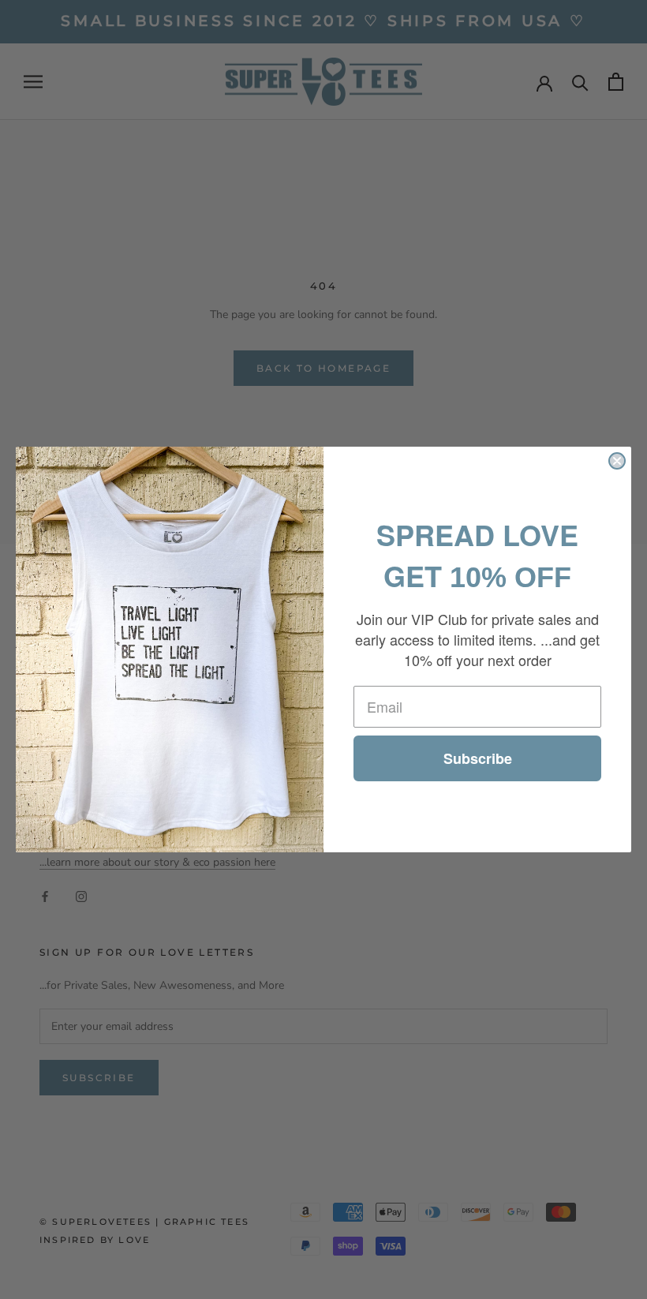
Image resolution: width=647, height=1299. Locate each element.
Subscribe (477, 758)
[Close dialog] (617, 461)
